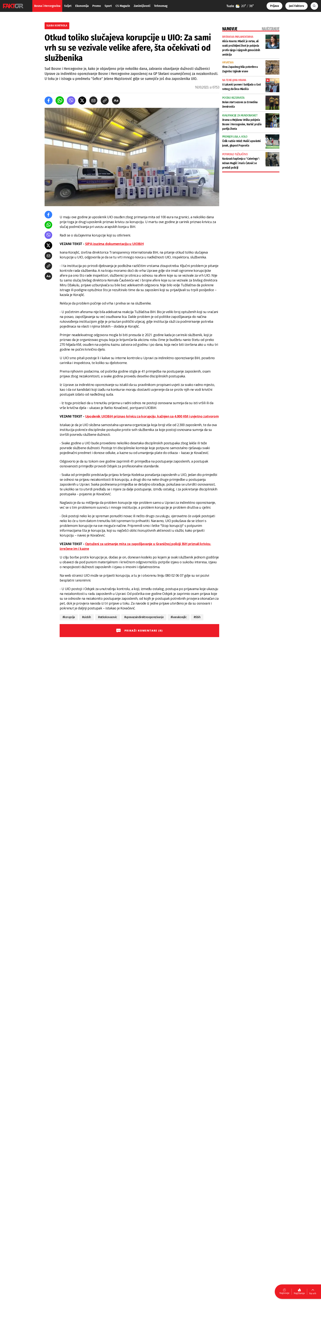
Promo (96, 6)
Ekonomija (82, 6)
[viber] (71, 100)
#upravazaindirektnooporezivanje (143, 617)
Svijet (68, 6)
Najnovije (284, 1293)
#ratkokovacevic (107, 617)
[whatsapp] (60, 100)
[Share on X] (82, 100)
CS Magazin (123, 6)
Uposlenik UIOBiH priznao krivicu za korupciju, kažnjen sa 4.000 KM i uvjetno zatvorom (152, 416)
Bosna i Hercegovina (47, 6)
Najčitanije (299, 1293)
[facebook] (49, 100)
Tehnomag (160, 6)
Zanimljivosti (142, 6)
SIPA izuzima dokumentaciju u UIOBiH (114, 243)
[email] (93, 100)
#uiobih (86, 617)
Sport (108, 6)
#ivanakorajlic (179, 617)
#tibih (197, 617)
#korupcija (69, 617)
